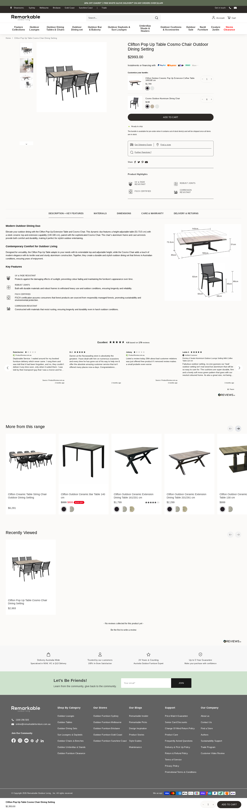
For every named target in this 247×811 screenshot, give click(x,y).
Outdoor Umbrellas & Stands (71, 747)
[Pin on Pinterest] (142, 162)
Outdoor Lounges (34, 28)
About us (205, 716)
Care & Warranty (152, 213)
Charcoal (147, 88)
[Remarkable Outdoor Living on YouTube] (26, 740)
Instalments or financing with (142, 65)
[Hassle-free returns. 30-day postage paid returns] (123, 10)
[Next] (26, 143)
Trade (104, 8)
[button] (7, 368)
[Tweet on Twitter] (139, 162)
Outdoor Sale (190, 28)
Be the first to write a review (123, 630)
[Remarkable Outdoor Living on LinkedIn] (42, 741)
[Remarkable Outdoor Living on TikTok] (37, 741)
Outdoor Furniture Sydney (106, 716)
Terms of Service (173, 759)
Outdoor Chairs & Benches (70, 741)
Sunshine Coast (86, 8)
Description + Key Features (66, 213)
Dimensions (124, 213)
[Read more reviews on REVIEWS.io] (226, 395)
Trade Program (208, 747)
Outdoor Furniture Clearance (71, 753)
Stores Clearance (229, 28)
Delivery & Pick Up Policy (177, 747)
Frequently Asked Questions (179, 741)
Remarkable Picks (138, 722)
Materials (100, 213)
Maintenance (135, 747)
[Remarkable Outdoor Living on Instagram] (20, 740)
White (152, 88)
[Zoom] (72, 77)
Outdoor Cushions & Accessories (171, 28)
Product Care (171, 734)
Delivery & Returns (186, 213)
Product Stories (136, 734)
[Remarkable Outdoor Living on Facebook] (13, 740)
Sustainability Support (211, 741)
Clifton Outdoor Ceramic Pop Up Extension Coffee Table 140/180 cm (170, 79)
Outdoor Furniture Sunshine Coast (110, 741)
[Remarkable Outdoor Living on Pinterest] (32, 741)
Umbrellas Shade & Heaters (145, 28)
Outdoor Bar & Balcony (95, 28)
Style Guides (135, 741)
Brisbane (57, 8)
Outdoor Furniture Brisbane (106, 728)
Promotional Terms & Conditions (180, 772)
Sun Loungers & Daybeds (69, 734)
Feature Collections (18, 28)
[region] (123, 368)
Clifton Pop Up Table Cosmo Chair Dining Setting (35, 38)
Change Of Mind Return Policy (180, 728)
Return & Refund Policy (176, 753)
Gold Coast (69, 8)
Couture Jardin (215, 28)
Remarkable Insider (138, 716)
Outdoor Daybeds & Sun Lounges (119, 28)
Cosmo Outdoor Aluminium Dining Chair (163, 98)
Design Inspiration (138, 728)
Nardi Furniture (203, 28)
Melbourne (44, 8)
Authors (204, 734)
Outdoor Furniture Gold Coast (107, 734)
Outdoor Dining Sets (67, 728)
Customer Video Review (213, 753)
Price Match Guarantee (176, 716)
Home (8, 38)
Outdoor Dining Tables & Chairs (55, 28)
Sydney (32, 8)
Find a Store (207, 728)
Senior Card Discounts (176, 722)
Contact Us (206, 722)
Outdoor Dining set (77, 28)
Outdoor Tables (64, 722)
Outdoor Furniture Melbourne (107, 722)
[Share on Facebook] (135, 162)
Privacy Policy (172, 766)
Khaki (152, 106)
